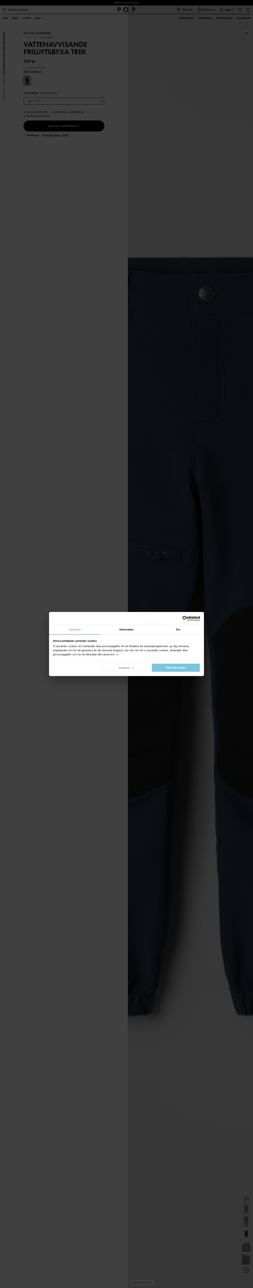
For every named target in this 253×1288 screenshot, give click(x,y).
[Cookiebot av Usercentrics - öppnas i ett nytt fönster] (185, 618)
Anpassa (124, 667)
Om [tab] (178, 629)
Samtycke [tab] (75, 629)
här (117, 654)
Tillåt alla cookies (175, 667)
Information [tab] (126, 629)
